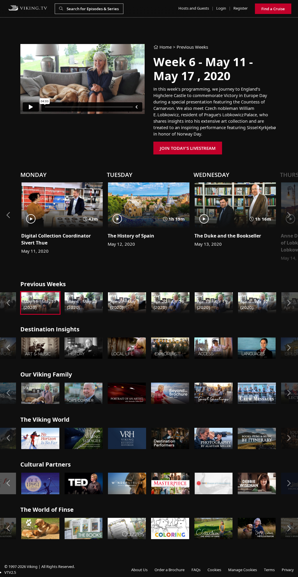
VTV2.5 (10, 572)
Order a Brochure (170, 569)
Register (240, 8)
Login (221, 8)
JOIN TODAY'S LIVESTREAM (188, 148)
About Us (139, 569)
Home (165, 47)
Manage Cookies (242, 569)
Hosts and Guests (193, 8)
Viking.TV (28, 7)
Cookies (214, 569)
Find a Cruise (273, 8)
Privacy (288, 569)
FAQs (196, 569)
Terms (269, 569)
